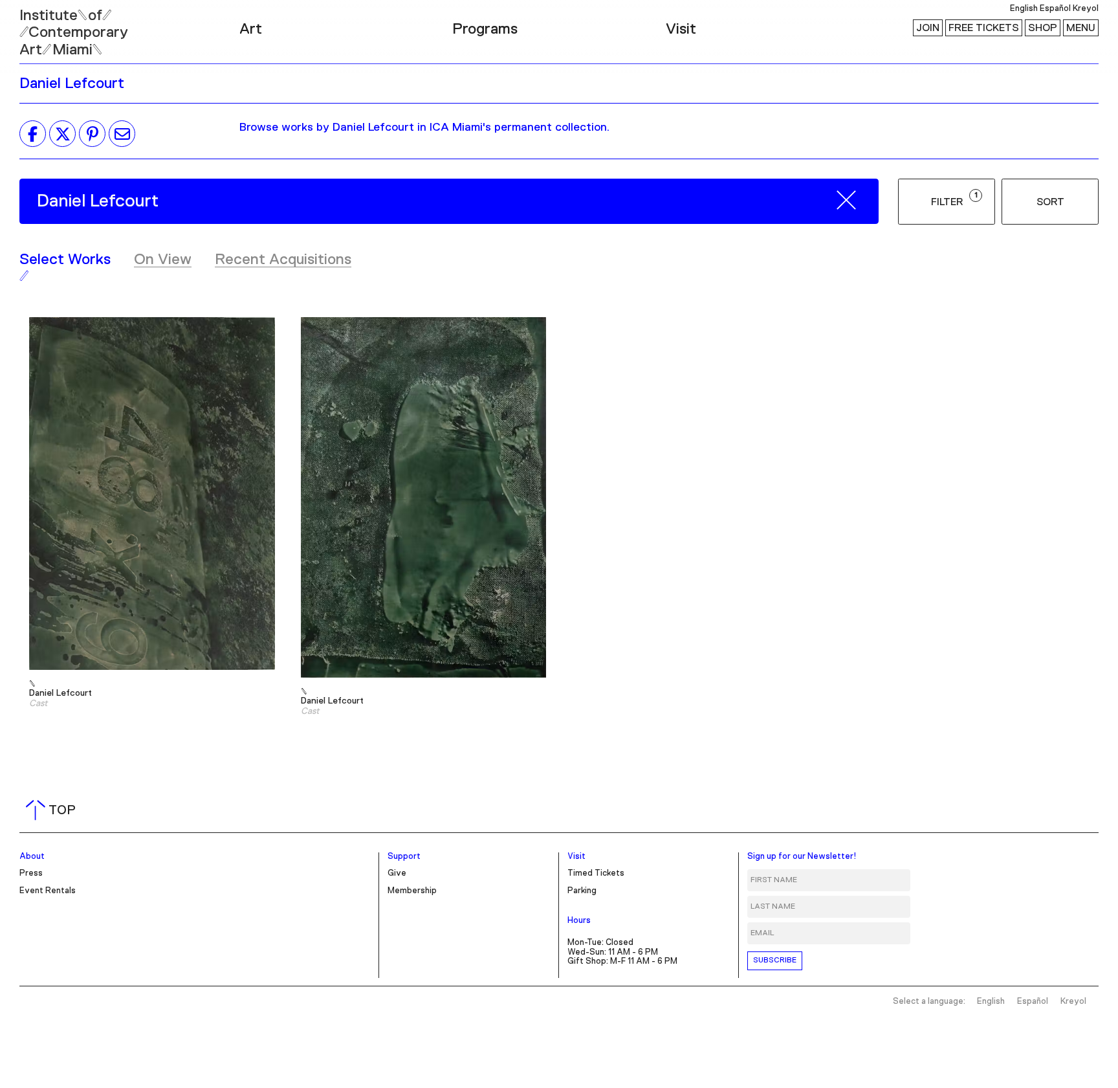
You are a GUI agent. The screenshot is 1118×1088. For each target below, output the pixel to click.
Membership (412, 891)
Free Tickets (983, 28)
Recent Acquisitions (283, 259)
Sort (1050, 202)
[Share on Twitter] (62, 134)
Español (1055, 9)
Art (250, 29)
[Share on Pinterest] (92, 134)
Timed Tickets (595, 873)
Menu (1080, 28)
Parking (582, 891)
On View (163, 259)
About (32, 856)
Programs (485, 29)
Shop (1042, 28)
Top (53, 810)
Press (31, 873)
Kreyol (1086, 9)
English (1024, 9)
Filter (954, 199)
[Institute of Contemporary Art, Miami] (39, 26)
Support (404, 856)
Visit (681, 29)
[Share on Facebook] (32, 134)
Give (397, 873)
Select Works (65, 259)
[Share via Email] (122, 134)
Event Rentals (47, 891)
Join (927, 28)
